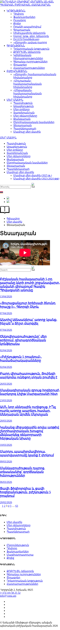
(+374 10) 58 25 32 (10, 592)
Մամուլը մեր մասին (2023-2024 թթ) (36, 178)
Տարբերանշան (23, 112)
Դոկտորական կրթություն (31, 48)
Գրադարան (21, 29)
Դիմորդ (18, 13)
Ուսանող (19, 20)
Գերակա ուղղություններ (30, 61)
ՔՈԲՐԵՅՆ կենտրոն (26, 52)
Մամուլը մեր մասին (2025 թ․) (32, 175)
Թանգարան (21, 119)
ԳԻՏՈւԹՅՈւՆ (16, 45)
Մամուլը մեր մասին (27, 131)
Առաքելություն (23, 106)
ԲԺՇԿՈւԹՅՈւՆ (17, 71)
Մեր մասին (14, 221)
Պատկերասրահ (24, 128)
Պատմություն (22, 103)
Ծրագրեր (20, 64)
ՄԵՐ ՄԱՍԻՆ (15, 99)
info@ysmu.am (8, 595)
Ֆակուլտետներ (24, 17)
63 (16, 505)
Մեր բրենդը (21, 109)
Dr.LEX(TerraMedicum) (26, 39)
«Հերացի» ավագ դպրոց (30, 42)
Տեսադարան (22, 125)
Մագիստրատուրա (20, 554)
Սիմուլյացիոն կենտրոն (29, 33)
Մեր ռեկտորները (25, 115)
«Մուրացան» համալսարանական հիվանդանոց (27, 83)
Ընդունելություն (18, 545)
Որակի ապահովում (27, 26)
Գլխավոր (13, 218)
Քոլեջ (17, 23)
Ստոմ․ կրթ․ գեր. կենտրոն (31, 36)
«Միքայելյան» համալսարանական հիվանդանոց (27, 93)
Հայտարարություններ (29, 67)
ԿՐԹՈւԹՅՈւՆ (16, 10)
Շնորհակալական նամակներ (33, 122)
